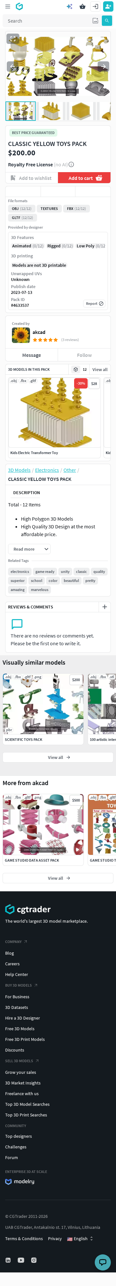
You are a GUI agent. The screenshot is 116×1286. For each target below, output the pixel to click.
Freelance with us (22, 1093)
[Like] (23, 191)
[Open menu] (8, 6)
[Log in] (95, 6)
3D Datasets (16, 1007)
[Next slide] (103, 66)
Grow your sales (20, 1072)
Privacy (55, 1238)
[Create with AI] (69, 6)
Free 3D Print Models (25, 1039)
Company (13, 941)
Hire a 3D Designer (22, 1018)
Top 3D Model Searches (27, 1104)
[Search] (107, 21)
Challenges (15, 1147)
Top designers (18, 1136)
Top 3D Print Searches (26, 1115)
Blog (9, 953)
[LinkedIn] (9, 1260)
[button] (95, 21)
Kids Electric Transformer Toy (34, 452)
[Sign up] (108, 6)
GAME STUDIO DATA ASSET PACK (32, 860)
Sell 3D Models (19, 1060)
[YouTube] (21, 1260)
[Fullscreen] (12, 39)
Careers (12, 964)
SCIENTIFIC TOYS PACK (23, 739)
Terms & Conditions (24, 1238)
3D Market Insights (23, 1083)
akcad (39, 332)
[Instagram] (34, 1260)
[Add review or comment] (105, 607)
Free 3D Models (19, 1029)
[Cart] (82, 6)
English (77, 1239)
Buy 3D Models (18, 985)
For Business (17, 997)
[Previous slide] (12, 66)
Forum (11, 1157)
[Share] (93, 191)
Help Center (16, 974)
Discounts (14, 1050)
